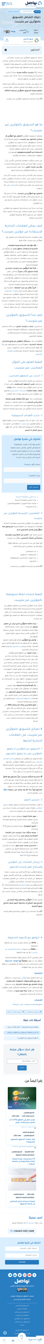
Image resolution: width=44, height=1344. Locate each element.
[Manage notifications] (5, 1333)
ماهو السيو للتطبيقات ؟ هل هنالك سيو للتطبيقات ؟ (22, 1027)
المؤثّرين (24, 978)
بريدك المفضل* (34, 476)
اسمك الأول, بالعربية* (32, 465)
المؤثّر (5, 790)
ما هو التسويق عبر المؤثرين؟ (27, 1038)
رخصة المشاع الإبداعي (22, 1300)
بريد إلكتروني (16, 647)
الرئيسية (38, 11)
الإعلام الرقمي (22, 1309)
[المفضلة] (4, 1340)
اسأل (22, 1068)
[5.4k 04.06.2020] (22, 1179)
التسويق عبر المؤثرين (13, 11)
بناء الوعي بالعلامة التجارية (26, 497)
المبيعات (13, 185)
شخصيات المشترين (18, 391)
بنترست (23, 424)
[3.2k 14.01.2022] (22, 1128)
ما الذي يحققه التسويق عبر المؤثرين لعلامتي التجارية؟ (22, 1033)
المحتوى (22, 885)
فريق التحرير (28, 39)
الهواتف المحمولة (12, 961)
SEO (25, 856)
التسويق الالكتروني (22, 1330)
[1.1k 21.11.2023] (22, 1147)
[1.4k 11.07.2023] (22, 1098)
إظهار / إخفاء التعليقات (22, 1231)
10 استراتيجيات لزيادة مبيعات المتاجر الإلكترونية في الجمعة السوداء (23, 1161)
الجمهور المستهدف (22, 699)
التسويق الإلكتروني (27, 11)
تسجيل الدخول (28, 1223)
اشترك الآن (33, 487)
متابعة (7, 41)
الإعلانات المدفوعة (12, 291)
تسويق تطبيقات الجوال (14, 1012)
